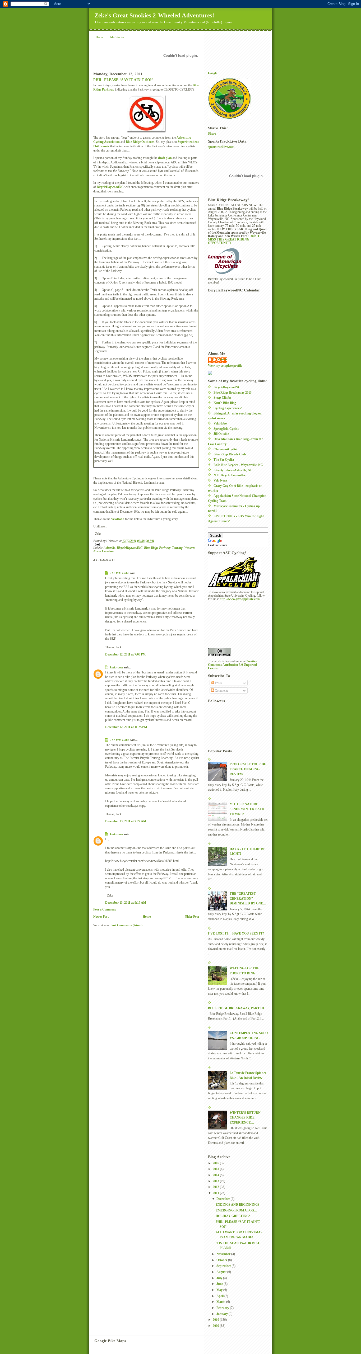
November (223, 1254)
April (220, 1296)
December (223, 1199)
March (221, 1302)
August (221, 1272)
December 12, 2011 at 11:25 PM (126, 727)
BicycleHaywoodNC (110, 187)
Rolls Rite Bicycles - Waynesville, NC (238, 465)
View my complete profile (225, 365)
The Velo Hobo (119, 573)
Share (212, 133)
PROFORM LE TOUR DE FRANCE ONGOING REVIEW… (248, 769)
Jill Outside (221, 434)
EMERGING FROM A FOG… (236, 1210)
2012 (216, 1187)
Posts (218, 683)
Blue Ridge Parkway (157, 548)
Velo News (221, 480)
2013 (216, 1181)
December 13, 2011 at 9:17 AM (125, 902)
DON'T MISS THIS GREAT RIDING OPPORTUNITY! (234, 239)
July (219, 1278)
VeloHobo (117, 519)
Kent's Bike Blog (225, 403)
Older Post (192, 916)
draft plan (165, 158)
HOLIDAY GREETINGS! (234, 1216)
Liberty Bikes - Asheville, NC (233, 470)
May (219, 1290)
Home (99, 37)
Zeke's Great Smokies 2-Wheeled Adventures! (154, 15)
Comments (221, 690)
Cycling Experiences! (228, 408)
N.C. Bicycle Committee (230, 475)
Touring (177, 548)
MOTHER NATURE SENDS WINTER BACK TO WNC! (247, 809)
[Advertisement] (232, 624)
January (222, 1314)
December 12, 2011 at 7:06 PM (125, 654)
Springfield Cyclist (226, 429)
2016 (216, 1163)
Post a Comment (104, 909)
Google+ (213, 73)
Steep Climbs (223, 397)
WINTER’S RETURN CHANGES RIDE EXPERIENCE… (245, 1117)
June (220, 1284)
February (223, 1308)
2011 (216, 1193)
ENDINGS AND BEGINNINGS (238, 1204)
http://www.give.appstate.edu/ (240, 599)
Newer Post (101, 916)
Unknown (116, 667)
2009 (216, 1326)
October (222, 1260)
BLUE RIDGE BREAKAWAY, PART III (236, 1008)
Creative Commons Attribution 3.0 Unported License (232, 665)
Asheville (109, 548)
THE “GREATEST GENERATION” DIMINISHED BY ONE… (248, 898)
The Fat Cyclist (224, 459)
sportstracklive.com (221, 147)
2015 (216, 1169)
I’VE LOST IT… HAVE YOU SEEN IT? (236, 933)
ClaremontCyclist (225, 449)
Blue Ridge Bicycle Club (230, 454)
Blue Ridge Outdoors (140, 142)
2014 (216, 1175)
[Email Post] (146, 544)
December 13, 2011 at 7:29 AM (125, 821)
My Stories (117, 37)
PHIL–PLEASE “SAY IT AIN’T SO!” (123, 80)
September (224, 1266)
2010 (216, 1320)
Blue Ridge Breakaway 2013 (233, 392)
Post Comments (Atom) (126, 925)
